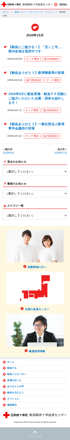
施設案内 (12, 405)
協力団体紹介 (52, 58)
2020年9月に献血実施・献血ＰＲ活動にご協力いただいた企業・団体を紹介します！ (37, 98)
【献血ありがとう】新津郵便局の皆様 (36, 72)
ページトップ (35, 436)
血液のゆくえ (14, 380)
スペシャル (13, 398)
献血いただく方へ (16, 374)
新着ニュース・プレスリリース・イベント (34, 12)
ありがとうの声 (15, 386)
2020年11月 (61, 153)
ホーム (6, 12)
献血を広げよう (15, 392)
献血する (12, 368)
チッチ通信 (32, 58)
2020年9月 (8, 153)
